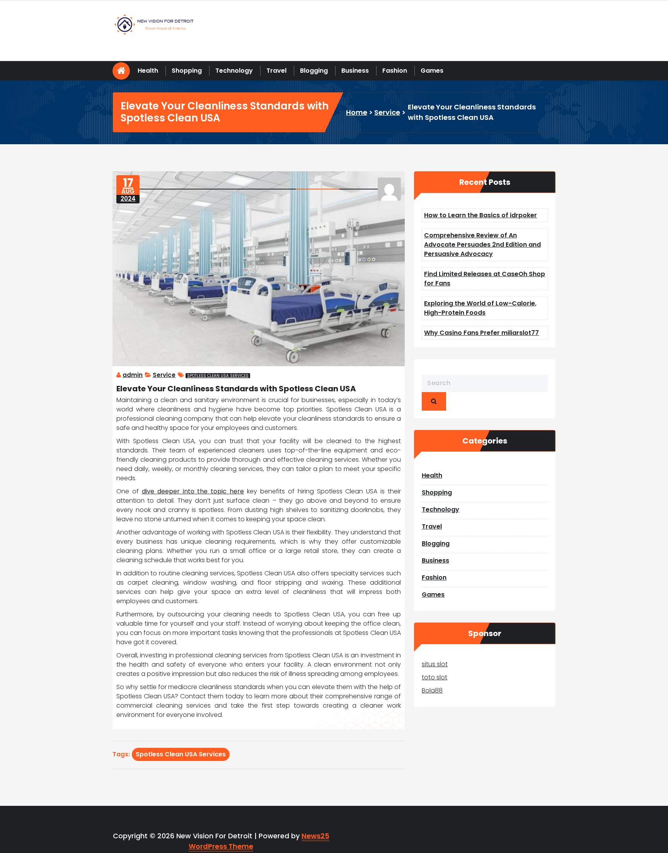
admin (133, 375)
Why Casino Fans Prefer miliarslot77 (481, 332)
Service (387, 112)
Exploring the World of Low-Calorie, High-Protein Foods (480, 308)
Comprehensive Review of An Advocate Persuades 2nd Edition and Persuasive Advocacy (482, 244)
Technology (234, 70)
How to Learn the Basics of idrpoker (480, 215)
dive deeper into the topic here (193, 491)
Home (356, 112)
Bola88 (432, 690)
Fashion (394, 70)
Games (432, 70)
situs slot (435, 664)
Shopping (187, 70)
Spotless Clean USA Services (218, 375)
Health (148, 70)
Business (355, 70)
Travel (276, 70)
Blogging (314, 70)
